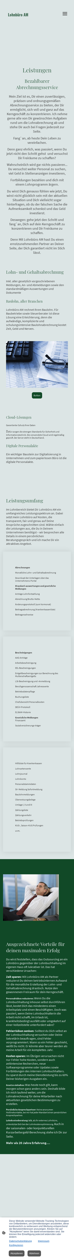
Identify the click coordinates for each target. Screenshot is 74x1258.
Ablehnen (34, 1253)
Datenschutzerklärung (20, 1241)
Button (37, 395)
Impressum (43, 1241)
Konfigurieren (16, 1245)
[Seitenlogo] (20, 21)
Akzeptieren (16, 1253)
